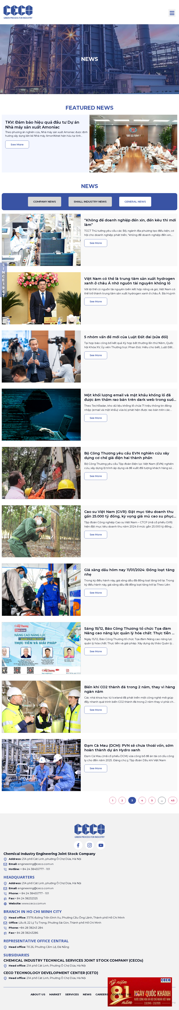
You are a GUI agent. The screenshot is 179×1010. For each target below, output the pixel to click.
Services (72, 994)
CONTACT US (121, 994)
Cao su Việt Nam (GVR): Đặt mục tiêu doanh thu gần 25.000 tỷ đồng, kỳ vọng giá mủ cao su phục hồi (129, 516)
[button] (172, 13)
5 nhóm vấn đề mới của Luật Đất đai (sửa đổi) (126, 337)
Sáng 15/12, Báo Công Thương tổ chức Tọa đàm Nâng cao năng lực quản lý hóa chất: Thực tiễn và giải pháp (130, 633)
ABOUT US (38, 994)
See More (17, 144)
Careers (101, 994)
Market (55, 994)
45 (174, 799)
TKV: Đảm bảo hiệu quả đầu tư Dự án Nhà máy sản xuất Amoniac (42, 125)
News (87, 994)
